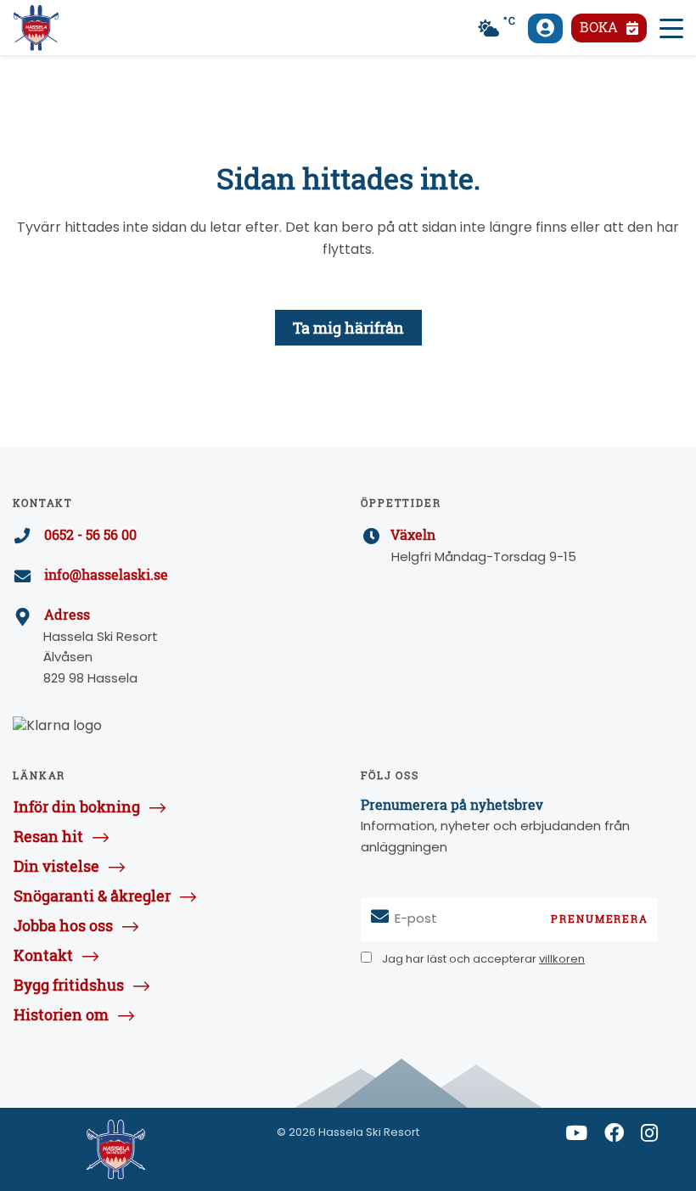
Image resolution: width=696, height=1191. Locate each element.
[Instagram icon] (649, 1137)
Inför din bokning (77, 806)
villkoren (562, 960)
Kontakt (43, 955)
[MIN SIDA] (545, 28)
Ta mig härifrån (348, 327)
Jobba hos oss (63, 925)
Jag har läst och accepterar (482, 960)
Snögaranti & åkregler (92, 895)
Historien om (61, 1014)
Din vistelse (56, 865)
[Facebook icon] (614, 1137)
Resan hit (48, 836)
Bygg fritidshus (69, 984)
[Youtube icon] (576, 1137)
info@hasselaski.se (106, 574)
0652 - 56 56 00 (90, 534)
